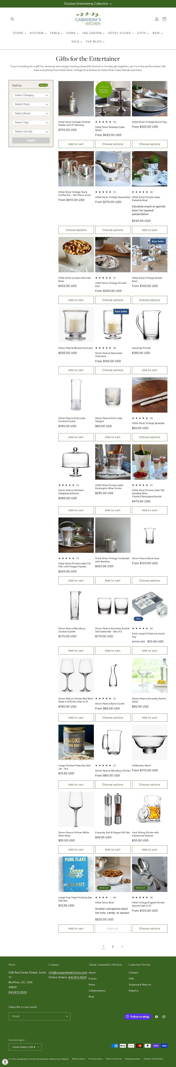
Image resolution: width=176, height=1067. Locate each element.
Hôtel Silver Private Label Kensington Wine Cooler (109, 487)
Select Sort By (23, 131)
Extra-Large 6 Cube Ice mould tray (148, 635)
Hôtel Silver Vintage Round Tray (149, 122)
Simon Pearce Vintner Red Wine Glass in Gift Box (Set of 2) (75, 700)
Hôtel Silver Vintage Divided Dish (110, 284)
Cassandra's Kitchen (26, 1059)
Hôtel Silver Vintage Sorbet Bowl (147, 279)
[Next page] (122, 946)
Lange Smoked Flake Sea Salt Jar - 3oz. (74, 767)
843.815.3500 (18, 992)
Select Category (24, 95)
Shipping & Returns (140, 984)
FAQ (131, 978)
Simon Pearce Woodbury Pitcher (112, 770)
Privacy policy (95, 1059)
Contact (133, 972)
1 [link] (103, 946)
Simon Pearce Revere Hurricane (75, 348)
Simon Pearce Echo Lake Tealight (108, 420)
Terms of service (114, 1059)
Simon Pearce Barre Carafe (109, 703)
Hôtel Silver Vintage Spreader (148, 423)
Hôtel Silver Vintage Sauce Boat (113, 197)
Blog (91, 996)
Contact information (153, 1059)
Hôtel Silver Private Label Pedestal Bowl (146, 199)
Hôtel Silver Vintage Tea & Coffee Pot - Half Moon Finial (74, 193)
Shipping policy (132, 1059)
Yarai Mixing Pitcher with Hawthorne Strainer (145, 834)
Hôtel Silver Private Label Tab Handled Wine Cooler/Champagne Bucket (148, 493)
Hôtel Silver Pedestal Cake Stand (109, 128)
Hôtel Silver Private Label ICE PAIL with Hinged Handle (74, 565)
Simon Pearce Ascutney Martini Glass (149, 700)
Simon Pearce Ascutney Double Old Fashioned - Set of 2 (112, 630)
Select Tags (22, 122)
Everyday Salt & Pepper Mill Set (112, 832)
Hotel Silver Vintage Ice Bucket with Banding (112, 560)
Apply (31, 140)
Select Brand (22, 113)
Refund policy (78, 1059)
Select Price (22, 104)
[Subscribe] (66, 1016)
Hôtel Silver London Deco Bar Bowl (74, 279)
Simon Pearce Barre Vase (145, 558)
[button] (12, 19)
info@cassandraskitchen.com (68, 972)
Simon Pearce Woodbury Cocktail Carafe (71, 630)
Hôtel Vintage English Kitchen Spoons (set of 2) (148, 904)
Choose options (112, 144)
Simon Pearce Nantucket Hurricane (108, 354)
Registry (134, 990)
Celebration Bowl (141, 765)
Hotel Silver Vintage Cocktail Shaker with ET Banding (74, 123)
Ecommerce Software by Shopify (53, 1059)
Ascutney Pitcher (141, 348)
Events (93, 978)
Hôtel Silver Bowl (104, 902)
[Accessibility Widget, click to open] (5, 1061)
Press (92, 984)
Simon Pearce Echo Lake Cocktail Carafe (71, 420)
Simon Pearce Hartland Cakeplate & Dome (71, 492)
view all (43, 85)
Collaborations (97, 990)
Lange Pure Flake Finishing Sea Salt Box (75, 899)
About (92, 972)
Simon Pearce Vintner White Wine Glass (73, 834)
